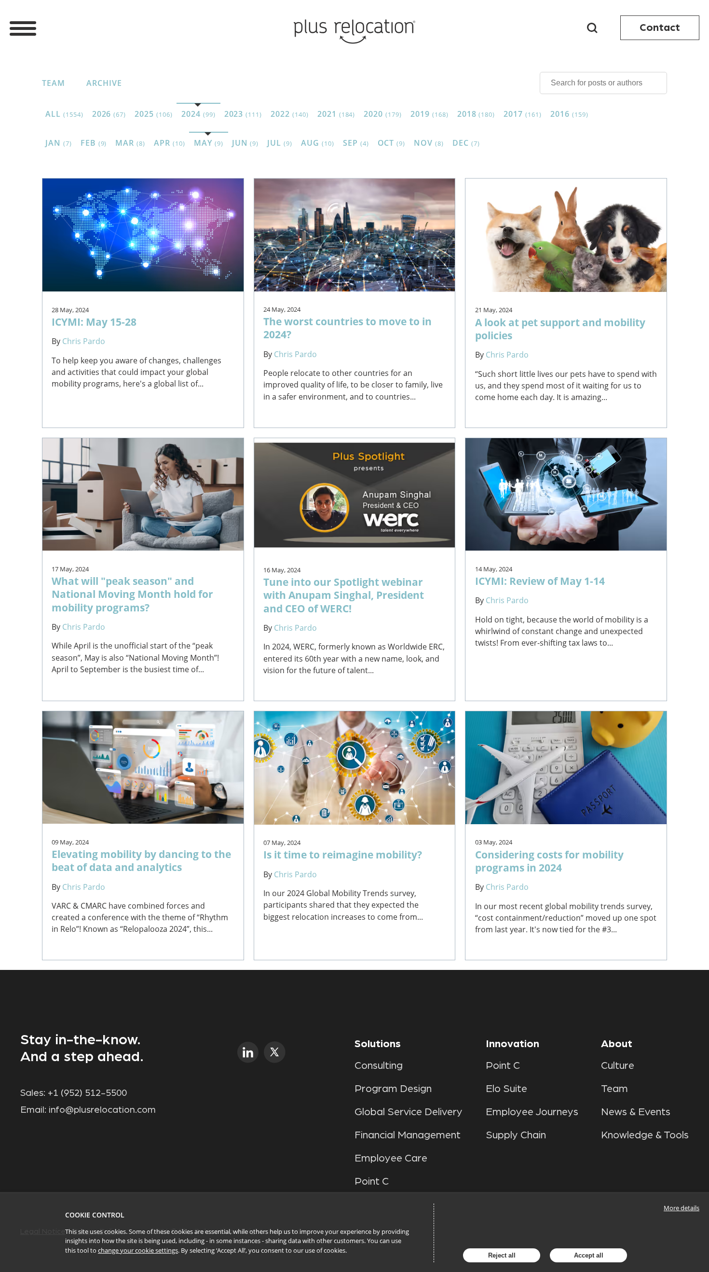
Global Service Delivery (408, 1111)
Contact (660, 27)
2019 (429, 114)
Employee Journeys (532, 1111)
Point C (371, 1181)
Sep (356, 143)
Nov (429, 143)
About (616, 1043)
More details (681, 1207)
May (208, 143)
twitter (275, 1052)
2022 (290, 114)
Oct (392, 143)
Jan (58, 143)
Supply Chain (516, 1135)
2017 (523, 114)
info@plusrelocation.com (102, 1110)
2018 (476, 114)
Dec (466, 143)
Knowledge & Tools (645, 1135)
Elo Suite (506, 1088)
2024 (198, 114)
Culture (617, 1065)
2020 (383, 114)
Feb (94, 143)
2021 (336, 114)
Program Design (393, 1088)
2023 (243, 114)
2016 (569, 114)
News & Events (635, 1111)
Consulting (378, 1065)
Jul (279, 143)
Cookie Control (94, 1214)
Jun (245, 143)
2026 (109, 114)
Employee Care (390, 1158)
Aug (317, 143)
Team (53, 83)
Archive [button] (104, 83)
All (64, 114)
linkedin (248, 1052)
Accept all (588, 1255)
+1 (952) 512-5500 (87, 1093)
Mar (130, 143)
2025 (154, 114)
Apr (169, 143)
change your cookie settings (138, 1250)
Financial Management (407, 1135)
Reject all (502, 1255)
